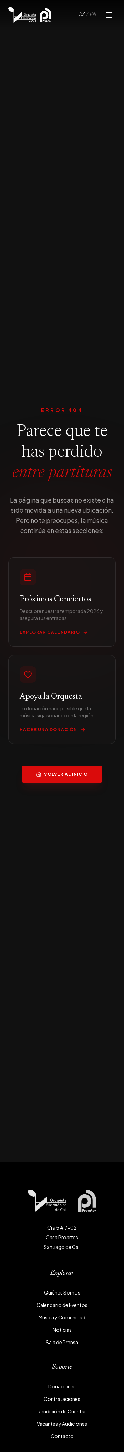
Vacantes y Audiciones (62, 1424)
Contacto (62, 1436)
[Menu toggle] (109, 15)
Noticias (62, 1330)
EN (93, 14)
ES (82, 14)
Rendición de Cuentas (62, 1411)
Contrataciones (62, 1399)
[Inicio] (22, 15)
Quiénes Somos (62, 1292)
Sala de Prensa (62, 1342)
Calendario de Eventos (62, 1305)
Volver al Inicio (66, 774)
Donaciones (62, 1386)
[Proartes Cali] (45, 15)
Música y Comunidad (62, 1317)
